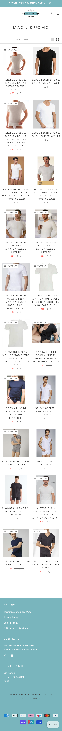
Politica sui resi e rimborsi (17, 628)
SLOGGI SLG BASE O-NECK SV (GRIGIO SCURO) (16, 511)
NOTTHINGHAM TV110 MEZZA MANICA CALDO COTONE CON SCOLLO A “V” (16, 302)
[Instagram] (12, 655)
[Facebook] (5, 655)
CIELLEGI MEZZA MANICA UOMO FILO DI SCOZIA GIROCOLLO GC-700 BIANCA (16, 358)
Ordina (22, 39)
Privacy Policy (11, 617)
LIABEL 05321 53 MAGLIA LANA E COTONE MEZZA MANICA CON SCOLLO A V (16, 139)
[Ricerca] (52, 13)
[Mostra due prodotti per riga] (57, 39)
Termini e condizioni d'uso (17, 612)
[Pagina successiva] (38, 585)
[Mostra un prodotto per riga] (52, 39)
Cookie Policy (11, 622)
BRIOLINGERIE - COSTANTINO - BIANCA (46, 411)
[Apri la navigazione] (4, 13)
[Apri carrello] (58, 13)
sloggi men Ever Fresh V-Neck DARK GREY (46, 564)
